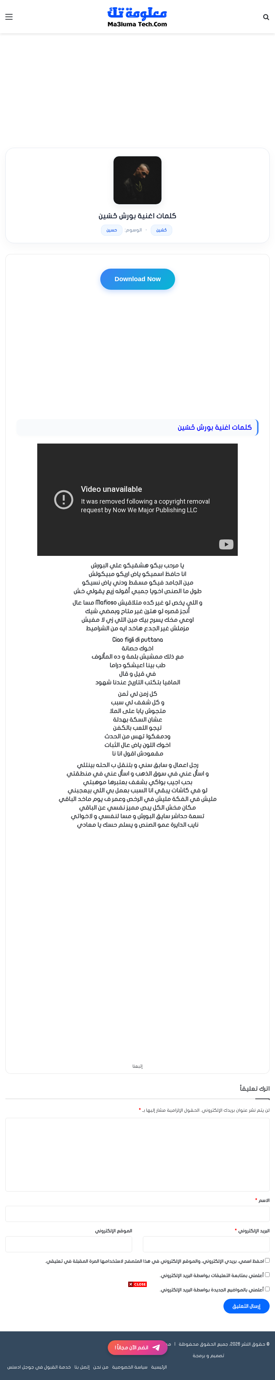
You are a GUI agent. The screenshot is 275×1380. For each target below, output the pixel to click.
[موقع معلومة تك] (137, 16)
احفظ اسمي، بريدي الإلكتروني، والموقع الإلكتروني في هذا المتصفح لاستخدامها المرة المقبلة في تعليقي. (154, 1261)
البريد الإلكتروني (252, 1230)
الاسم (262, 1200)
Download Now (138, 279)
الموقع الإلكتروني (113, 1230)
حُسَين (161, 230)
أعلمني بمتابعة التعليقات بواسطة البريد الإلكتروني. (212, 1275)
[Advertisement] (137, 90)
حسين (111, 230)
